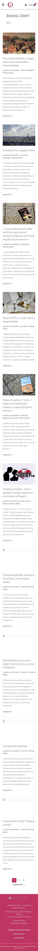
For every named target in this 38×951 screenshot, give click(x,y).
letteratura (25, 244)
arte (22, 501)
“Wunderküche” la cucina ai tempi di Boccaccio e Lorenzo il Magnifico (19, 664)
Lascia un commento (11, 70)
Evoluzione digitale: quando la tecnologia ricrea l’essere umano (19, 578)
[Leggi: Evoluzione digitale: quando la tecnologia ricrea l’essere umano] (19, 550)
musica (27, 501)
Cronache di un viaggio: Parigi (19, 150)
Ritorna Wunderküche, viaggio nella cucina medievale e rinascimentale (19, 62)
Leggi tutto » (7, 115)
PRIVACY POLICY (19, 934)
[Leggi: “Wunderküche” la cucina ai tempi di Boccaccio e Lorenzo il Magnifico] (19, 636)
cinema (24, 587)
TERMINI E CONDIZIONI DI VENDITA (19, 930)
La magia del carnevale (15, 745)
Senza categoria (27, 70)
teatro (5, 504)
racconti (24, 155)
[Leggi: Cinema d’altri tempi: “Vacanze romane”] (19, 800)
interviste (24, 415)
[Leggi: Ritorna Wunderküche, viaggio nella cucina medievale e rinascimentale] (19, 34)
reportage (6, 158)
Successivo (19, 884)
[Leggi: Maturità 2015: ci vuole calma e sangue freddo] (19, 293)
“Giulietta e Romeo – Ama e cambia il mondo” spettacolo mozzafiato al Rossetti (18, 492)
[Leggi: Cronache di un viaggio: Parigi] (19, 126)
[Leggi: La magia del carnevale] (19, 722)
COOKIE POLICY (19, 938)
